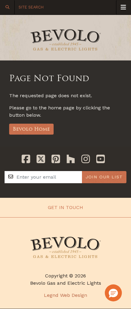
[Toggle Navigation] (123, 7)
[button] (113, 292)
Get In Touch (65, 207)
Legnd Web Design (65, 295)
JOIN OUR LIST (104, 176)
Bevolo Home (31, 129)
